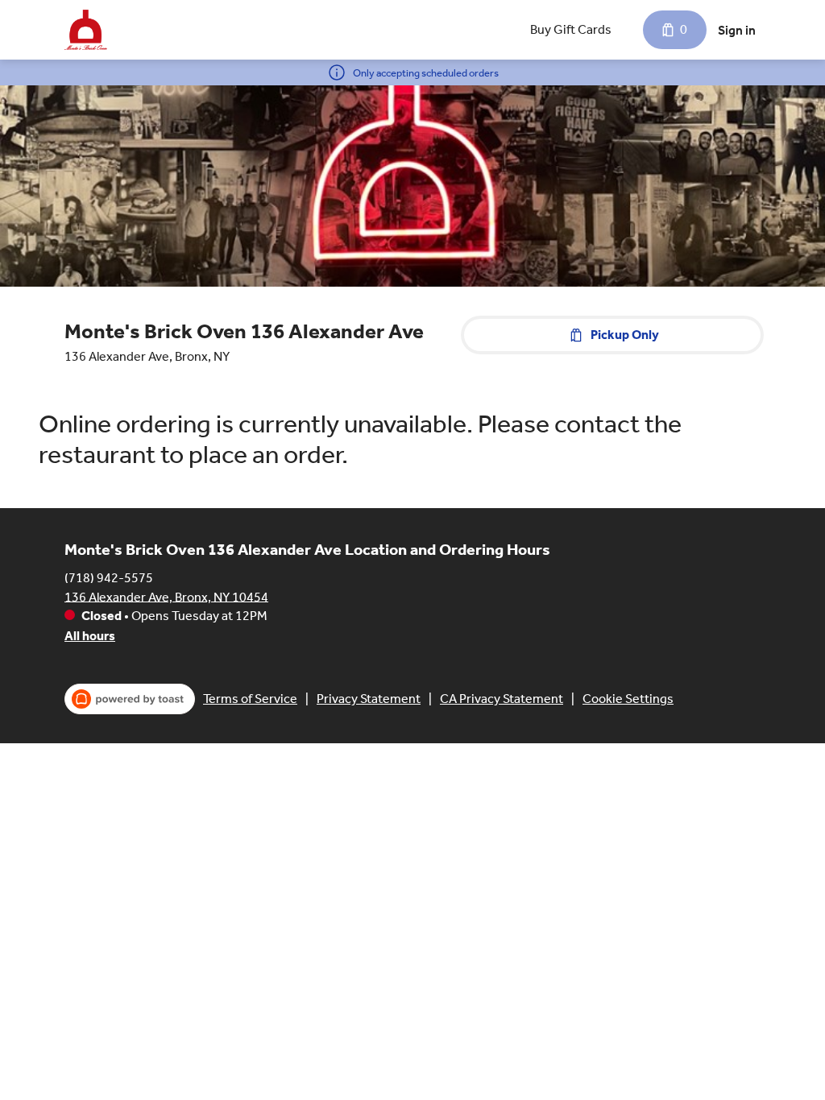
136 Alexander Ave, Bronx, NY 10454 (166, 596)
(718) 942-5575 (108, 577)
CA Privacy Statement (501, 698)
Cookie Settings (628, 698)
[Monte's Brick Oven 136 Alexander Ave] (85, 30)
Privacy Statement (369, 698)
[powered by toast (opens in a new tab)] (130, 699)
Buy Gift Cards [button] (570, 29)
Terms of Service (250, 698)
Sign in (737, 30)
